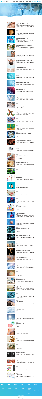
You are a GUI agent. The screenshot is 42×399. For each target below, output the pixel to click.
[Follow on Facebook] (19, 395)
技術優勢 (17, 1)
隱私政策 (24, 398)
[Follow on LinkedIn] (21, 395)
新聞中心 (24, 1)
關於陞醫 (14, 1)
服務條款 (26, 398)
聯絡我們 (30, 1)
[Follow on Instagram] (20, 395)
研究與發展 (20, 1)
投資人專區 (27, 1)
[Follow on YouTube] (23, 395)
